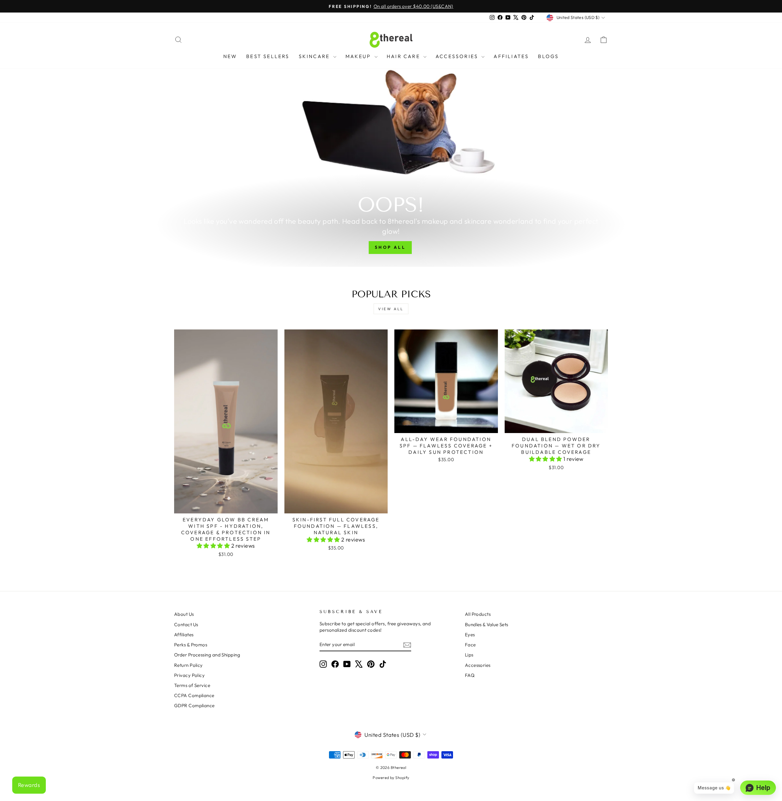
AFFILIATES (511, 56)
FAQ (469, 675)
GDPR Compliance (194, 705)
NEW (230, 56)
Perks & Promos (190, 645)
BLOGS (548, 56)
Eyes (470, 634)
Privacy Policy (189, 675)
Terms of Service (192, 685)
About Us (184, 614)
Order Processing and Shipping (207, 655)
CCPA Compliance (194, 695)
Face (470, 645)
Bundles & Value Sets (486, 624)
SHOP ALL (390, 247)
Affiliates (184, 634)
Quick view (225, 506)
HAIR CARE (404, 56)
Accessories (478, 665)
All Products (478, 614)
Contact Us (186, 624)
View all (391, 309)
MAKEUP (359, 56)
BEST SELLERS (267, 56)
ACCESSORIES (458, 56)
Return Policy (188, 665)
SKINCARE (315, 56)
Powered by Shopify (391, 777)
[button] (214, 545)
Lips (469, 655)
